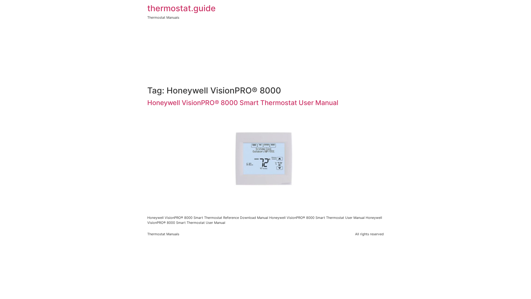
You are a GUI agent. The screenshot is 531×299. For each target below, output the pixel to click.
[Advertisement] (265, 54)
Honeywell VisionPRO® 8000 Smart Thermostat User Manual (242, 103)
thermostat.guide (181, 8)
